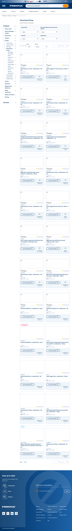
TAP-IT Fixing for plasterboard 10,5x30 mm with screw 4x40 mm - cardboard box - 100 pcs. (57, 343)
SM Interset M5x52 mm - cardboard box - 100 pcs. (31, 377)
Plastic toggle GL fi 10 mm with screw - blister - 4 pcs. (57, 69)
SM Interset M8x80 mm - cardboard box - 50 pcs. (32, 342)
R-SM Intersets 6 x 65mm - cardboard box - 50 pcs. (56, 103)
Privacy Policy (39, 512)
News (60, 512)
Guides (44, 11)
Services (13, 11)
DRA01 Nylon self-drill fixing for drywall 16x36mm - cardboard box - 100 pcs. (30, 173)
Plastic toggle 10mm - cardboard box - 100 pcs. (57, 376)
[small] (32, 58)
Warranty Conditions (40, 515)
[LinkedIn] (12, 513)
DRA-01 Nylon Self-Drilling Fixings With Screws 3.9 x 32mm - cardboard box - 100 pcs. (57, 275)
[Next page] (67, 45)
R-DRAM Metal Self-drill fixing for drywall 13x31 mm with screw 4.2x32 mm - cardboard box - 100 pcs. (32, 138)
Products (4, 11)
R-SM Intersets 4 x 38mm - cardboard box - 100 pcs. (31, 275)
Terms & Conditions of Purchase (52, 513)
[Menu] (3, 6)
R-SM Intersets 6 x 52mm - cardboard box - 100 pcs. (57, 173)
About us (53, 11)
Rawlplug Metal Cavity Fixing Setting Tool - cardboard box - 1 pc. (56, 137)
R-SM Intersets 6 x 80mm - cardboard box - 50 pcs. (56, 444)
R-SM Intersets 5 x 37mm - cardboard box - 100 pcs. (31, 69)
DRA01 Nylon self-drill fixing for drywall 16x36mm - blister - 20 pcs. (55, 241)
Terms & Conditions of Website (52, 508)
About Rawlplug (39, 509)
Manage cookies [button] (62, 515)
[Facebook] (7, 513)
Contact (38, 506)
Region (3, 1)
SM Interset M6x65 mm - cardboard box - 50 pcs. (32, 308)
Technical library (63, 506)
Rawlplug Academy (33, 11)
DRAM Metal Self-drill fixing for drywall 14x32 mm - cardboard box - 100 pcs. (57, 411)
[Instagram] (16, 513)
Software (22, 11)
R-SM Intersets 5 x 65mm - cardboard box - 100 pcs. (31, 411)
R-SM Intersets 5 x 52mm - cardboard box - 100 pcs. (31, 103)
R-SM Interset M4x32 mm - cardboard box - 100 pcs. (57, 309)
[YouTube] (3, 513)
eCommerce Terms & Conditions (40, 519)
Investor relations (63, 509)
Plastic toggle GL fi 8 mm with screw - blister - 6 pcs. (57, 207)
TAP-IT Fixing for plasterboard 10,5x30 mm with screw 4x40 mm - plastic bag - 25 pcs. (32, 241)
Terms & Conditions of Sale (52, 519)
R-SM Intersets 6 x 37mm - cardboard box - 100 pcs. (31, 207)
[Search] (65, 5)
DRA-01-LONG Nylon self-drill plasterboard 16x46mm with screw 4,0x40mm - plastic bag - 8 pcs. (31, 445)
